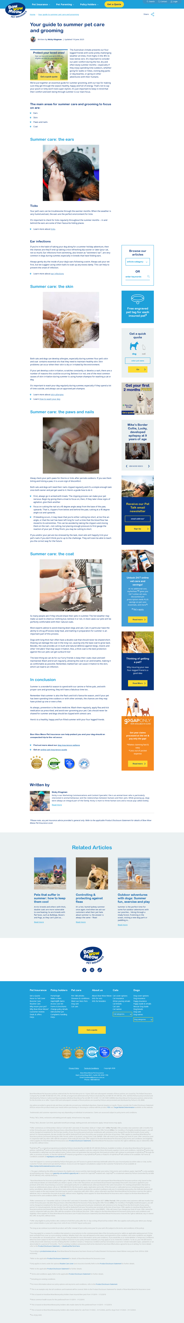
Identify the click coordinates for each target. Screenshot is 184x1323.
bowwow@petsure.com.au (94, 1077)
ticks (53, 229)
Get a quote (92, 1030)
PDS (108, 1107)
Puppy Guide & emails (142, 1004)
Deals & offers (36, 1014)
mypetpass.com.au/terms (56, 1157)
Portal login (55, 996)
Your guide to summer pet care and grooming (58, 14)
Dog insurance (139, 998)
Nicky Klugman (55, 39)
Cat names (117, 1009)
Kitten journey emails (121, 1001)
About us (97, 990)
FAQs (32, 1017)
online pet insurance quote (54, 749)
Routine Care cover (67, 1264)
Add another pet (57, 1012)
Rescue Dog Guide (140, 1006)
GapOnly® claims (58, 1001)
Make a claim (56, 998)
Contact (163, 1)
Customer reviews (37, 1012)
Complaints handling (59, 1014)
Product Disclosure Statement (80, 1141)
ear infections (57, 273)
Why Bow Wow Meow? (39, 1009)
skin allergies (57, 394)
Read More (138, 683)
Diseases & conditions (80, 998)
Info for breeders (99, 1001)
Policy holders (59, 990)
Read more (138, 619)
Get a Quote (114, 4)
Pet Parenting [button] (64, 4)
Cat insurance (118, 998)
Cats (115, 990)
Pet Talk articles (77, 996)
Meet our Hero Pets (79, 1001)
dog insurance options (69, 745)
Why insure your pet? (38, 1006)
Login (175, 1)
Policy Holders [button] (88, 4)
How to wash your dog (49, 399)
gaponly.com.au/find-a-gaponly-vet (65, 1173)
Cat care (74, 1006)
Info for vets (97, 998)
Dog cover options (141, 996)
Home (32, 14)
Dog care (75, 1004)
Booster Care (35, 1001)
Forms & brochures (58, 1006)
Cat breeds (117, 1004)
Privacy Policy (74, 1068)
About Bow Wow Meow (102, 996)
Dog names (138, 1014)
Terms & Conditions (91, 1068)
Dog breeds (138, 1009)
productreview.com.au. (48, 1251)
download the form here (71, 1246)
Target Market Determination (124, 1107)
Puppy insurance (140, 1001)
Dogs (136, 990)
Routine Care (35, 1004)
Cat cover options (120, 996)
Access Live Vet (57, 1004)
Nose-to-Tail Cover (37, 998)
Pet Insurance (38, 990)
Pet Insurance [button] (40, 4)
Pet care (76, 990)
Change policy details (59, 1009)
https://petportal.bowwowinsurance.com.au (45, 1166)
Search (152, 1)
